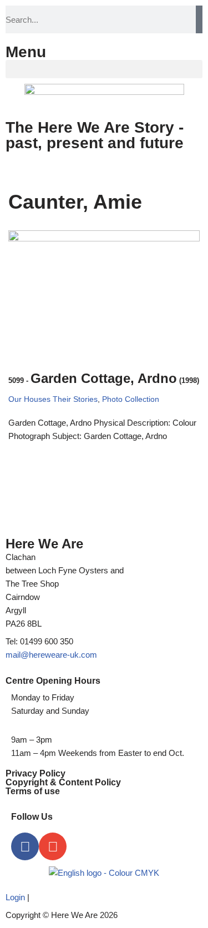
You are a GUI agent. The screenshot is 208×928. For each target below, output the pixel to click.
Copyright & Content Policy (63, 782)
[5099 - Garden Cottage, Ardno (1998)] (104, 294)
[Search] (199, 19)
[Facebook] (25, 846)
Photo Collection (130, 399)
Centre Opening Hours (53, 680)
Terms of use (33, 791)
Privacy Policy (35, 773)
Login (15, 897)
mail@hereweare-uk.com (51, 654)
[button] (104, 69)
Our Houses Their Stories (53, 399)
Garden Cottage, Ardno (103, 378)
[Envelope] (53, 846)
